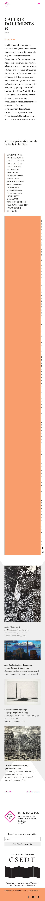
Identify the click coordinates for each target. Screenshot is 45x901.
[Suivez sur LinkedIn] (38, 897)
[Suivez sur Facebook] (42, 548)
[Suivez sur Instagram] (42, 552)
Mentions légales (9, 890)
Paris (6, 32)
